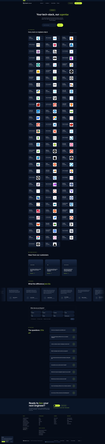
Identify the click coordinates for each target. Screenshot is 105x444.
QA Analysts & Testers (26, 422)
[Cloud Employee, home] (27, 3)
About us (55, 419)
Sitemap (67, 440)
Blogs (68, 420)
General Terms (56, 440)
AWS (39, 422)
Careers (55, 422)
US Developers (41, 433)
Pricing (55, 420)
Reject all (7, 441)
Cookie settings (73, 440)
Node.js (40, 419)
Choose (11, 441)
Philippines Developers (42, 432)
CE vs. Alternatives (69, 419)
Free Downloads (69, 421)
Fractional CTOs (25, 420)
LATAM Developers (41, 431)
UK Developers (41, 434)
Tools (68, 422)
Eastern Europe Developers (42, 430)
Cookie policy (7, 440)
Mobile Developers (25, 421)
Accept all (3, 441)
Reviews (55, 421)
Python (40, 420)
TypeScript (40, 421)
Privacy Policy (62, 440)
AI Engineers (24, 419)
